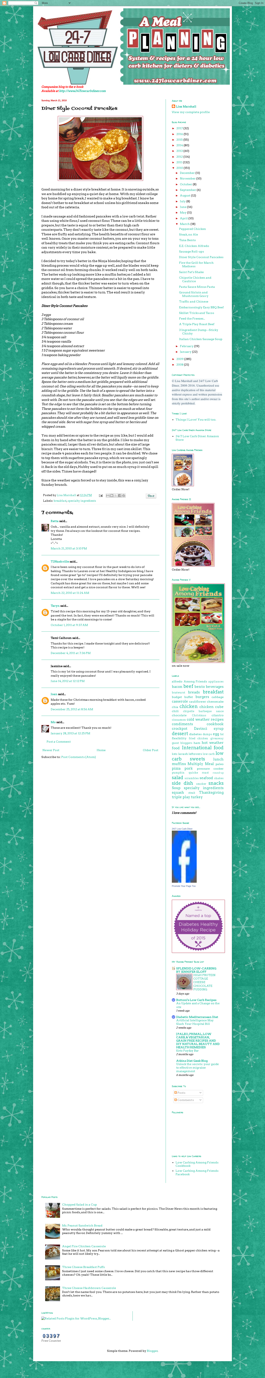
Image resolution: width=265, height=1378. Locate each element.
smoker (201, 783)
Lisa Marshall (67, 495)
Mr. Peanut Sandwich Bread (82, 1225)
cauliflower (197, 701)
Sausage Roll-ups (191, 251)
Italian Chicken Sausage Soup (200, 339)
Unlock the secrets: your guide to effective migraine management (197, 1067)
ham (197, 743)
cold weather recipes (205, 719)
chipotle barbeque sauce (203, 711)
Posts (181, 1092)
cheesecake (215, 701)
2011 (179, 162)
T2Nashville (60, 561)
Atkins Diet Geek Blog (192, 1060)
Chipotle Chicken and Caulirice (195, 279)
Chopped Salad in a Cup (79, 1204)
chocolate (179, 715)
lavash (183, 754)
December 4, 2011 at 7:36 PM (71, 653)
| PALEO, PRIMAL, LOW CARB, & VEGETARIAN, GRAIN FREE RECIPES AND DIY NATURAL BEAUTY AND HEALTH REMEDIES (198, 1040)
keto (174, 754)
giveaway (217, 738)
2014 (180, 145)
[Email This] (108, 495)
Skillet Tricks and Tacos (196, 313)
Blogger (152, 1350)
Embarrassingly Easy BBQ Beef (201, 307)
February (187, 346)
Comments (185, 1100)
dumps (207, 734)
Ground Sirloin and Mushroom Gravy (193, 294)
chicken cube (211, 707)
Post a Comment (59, 741)
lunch (218, 759)
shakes (219, 778)
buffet (188, 697)
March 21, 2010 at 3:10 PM (69, 548)
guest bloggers (182, 743)
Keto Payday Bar (187, 1050)
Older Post (150, 750)
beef (188, 686)
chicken (188, 706)
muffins (179, 764)
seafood (206, 778)
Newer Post (50, 750)
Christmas (199, 715)
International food (203, 748)
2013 (179, 151)
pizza (176, 768)
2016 (180, 134)
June (183, 207)
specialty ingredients (81, 500)
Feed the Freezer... (192, 318)
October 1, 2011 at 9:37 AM (69, 625)
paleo (220, 764)
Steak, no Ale (188, 234)
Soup (176, 788)
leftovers (195, 754)
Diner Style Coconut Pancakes (201, 257)
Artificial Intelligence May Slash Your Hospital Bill (195, 1022)
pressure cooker (210, 768)
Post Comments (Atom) (78, 757)
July (183, 201)
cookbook (215, 724)
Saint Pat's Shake (191, 272)
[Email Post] (100, 495)
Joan (54, 694)
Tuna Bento (187, 240)
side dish (182, 783)
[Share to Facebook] (120, 495)
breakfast (60, 500)
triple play (181, 797)
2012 (179, 156)
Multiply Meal (201, 764)
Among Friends (195, 681)
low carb (209, 754)
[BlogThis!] (112, 495)
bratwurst (178, 692)
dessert (180, 733)
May (183, 212)
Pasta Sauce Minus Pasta (197, 286)
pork (188, 768)
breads (194, 692)
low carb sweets (198, 756)
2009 (180, 359)
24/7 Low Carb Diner (182, 829)
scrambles (191, 778)
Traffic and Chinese (193, 301)
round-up (218, 772)
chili (175, 711)
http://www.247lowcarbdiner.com (82, 91)
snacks (216, 783)
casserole (180, 701)
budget (177, 697)
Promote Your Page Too (184, 886)
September (188, 190)
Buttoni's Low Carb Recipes (196, 1000)
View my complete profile (191, 112)
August (185, 195)
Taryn (55, 605)
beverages (215, 687)
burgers (202, 697)
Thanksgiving (211, 792)
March (185, 224)
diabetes (195, 734)
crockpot (179, 728)
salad (177, 777)
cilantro (218, 715)
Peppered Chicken (192, 229)
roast (205, 772)
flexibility (179, 738)
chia (175, 707)
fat (222, 734)
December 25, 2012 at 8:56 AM (72, 709)
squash (178, 792)
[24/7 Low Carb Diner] (184, 881)
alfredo (177, 681)
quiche (193, 772)
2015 (179, 139)
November (188, 178)
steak (191, 792)
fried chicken (198, 738)
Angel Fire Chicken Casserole (84, 1246)
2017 (179, 128)
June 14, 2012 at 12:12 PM (68, 681)
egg (216, 734)
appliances (216, 681)
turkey (197, 797)
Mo (53, 722)
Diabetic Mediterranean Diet (197, 1017)
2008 (180, 364)
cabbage (218, 697)
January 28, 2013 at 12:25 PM (70, 733)
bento (199, 687)
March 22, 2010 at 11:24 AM (70, 592)
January (186, 351)
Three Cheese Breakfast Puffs (83, 1267)
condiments (182, 724)
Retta (55, 521)
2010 (180, 168)
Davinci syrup (209, 728)
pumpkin (178, 772)
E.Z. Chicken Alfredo (194, 246)
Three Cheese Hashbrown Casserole (89, 1288)
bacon (177, 687)
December (187, 173)
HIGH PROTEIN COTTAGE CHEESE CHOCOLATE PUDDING (204, 982)
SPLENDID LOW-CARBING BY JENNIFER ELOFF (196, 970)
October (186, 184)
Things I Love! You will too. (196, 419)
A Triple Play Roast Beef (196, 324)
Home (101, 750)
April (184, 218)
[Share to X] (116, 495)
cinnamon (179, 719)
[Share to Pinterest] (124, 495)
